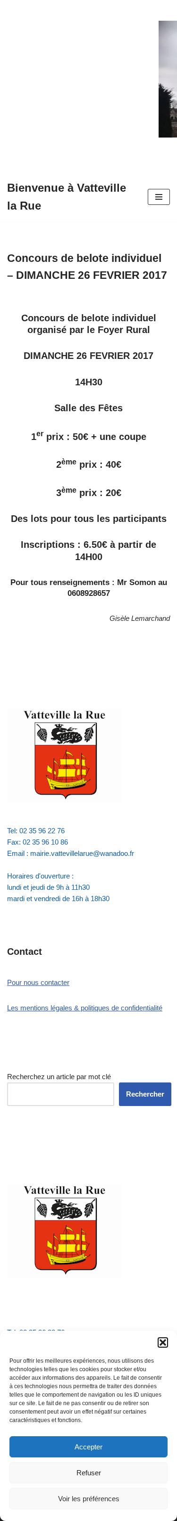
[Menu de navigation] (159, 197)
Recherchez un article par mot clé (59, 1077)
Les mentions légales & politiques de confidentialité (84, 1008)
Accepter (88, 1447)
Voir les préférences (88, 1499)
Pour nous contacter (38, 982)
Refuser (88, 1473)
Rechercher (145, 1094)
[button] (163, 1342)
